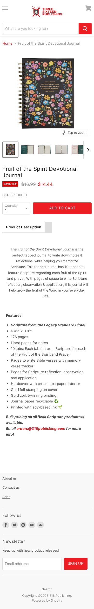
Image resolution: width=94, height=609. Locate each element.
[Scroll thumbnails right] (87, 150)
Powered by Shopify (47, 600)
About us (9, 478)
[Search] (85, 28)
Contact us (11, 487)
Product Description (23, 227)
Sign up (76, 563)
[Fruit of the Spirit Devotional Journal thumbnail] (10, 149)
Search (47, 589)
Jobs (6, 497)
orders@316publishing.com (40, 428)
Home (7, 43)
